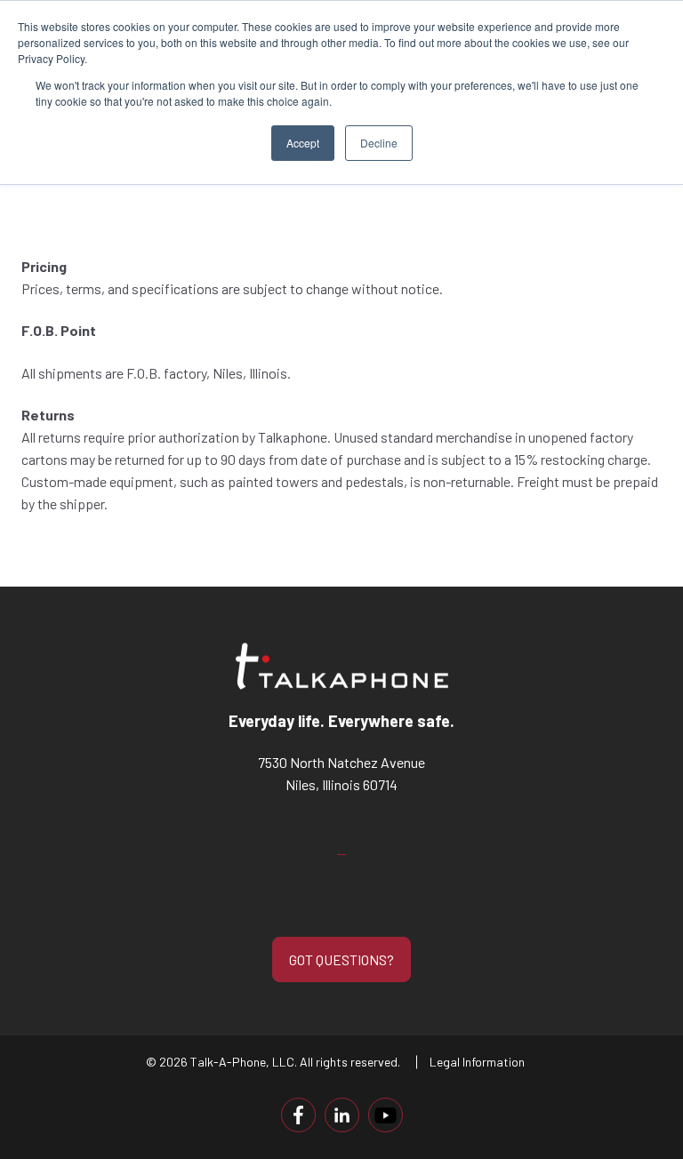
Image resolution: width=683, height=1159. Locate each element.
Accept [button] (302, 142)
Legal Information (477, 1061)
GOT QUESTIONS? (341, 959)
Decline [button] (379, 142)
